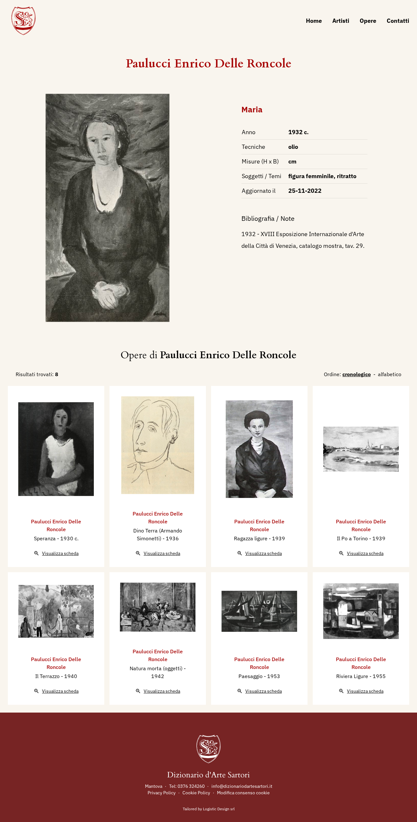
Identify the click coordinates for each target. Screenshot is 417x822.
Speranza (45, 538)
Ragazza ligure (251, 538)
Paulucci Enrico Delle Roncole (209, 64)
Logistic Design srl (219, 808)
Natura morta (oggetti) (157, 668)
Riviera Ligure (352, 676)
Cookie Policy (196, 793)
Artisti (340, 20)
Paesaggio (251, 676)
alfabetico (389, 374)
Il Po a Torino (353, 538)
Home (314, 20)
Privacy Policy (162, 793)
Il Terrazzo (48, 676)
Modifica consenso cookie (243, 793)
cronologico (356, 374)
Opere (368, 20)
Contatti (398, 20)
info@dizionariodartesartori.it (241, 786)
